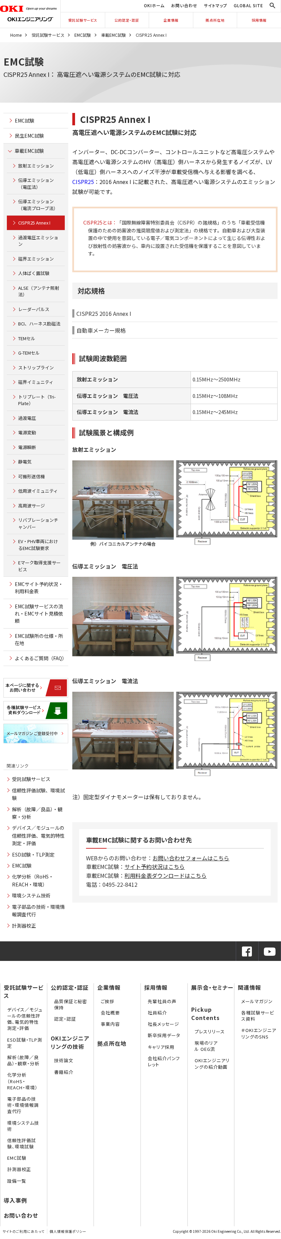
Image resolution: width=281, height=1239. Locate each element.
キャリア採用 (161, 1047)
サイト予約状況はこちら (154, 866)
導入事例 (15, 1200)
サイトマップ (215, 5)
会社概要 (110, 1012)
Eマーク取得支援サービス (39, 566)
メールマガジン (257, 1001)
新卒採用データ (164, 1035)
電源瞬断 (27, 447)
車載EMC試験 (113, 35)
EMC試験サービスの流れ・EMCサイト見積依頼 (39, 613)
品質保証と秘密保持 (70, 1004)
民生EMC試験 (29, 135)
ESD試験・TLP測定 (33, 854)
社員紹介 (157, 1012)
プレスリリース (210, 1031)
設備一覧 (16, 1181)
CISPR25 (83, 181)
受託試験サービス (82, 20)
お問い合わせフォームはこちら (190, 858)
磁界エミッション (36, 258)
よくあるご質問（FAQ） (41, 658)
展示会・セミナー (212, 987)
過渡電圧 (27, 418)
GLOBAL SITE (248, 5)
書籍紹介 (63, 1072)
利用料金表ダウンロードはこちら (165, 875)
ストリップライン (36, 367)
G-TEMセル (29, 352)
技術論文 (63, 1060)
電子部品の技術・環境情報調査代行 (23, 1104)
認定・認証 (65, 1019)
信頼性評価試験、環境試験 (21, 1143)
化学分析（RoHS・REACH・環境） (22, 1080)
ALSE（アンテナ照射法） (38, 291)
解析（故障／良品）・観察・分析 (23, 1060)
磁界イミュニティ (35, 382)
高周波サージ (31, 505)
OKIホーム (154, 5)
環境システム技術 (31, 895)
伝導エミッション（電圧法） (36, 183)
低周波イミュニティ (38, 490)
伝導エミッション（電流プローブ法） (38, 204)
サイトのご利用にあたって (23, 1231)
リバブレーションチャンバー (38, 523)
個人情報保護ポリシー (68, 1231)
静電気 (25, 461)
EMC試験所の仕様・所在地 (39, 639)
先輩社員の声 (162, 1001)
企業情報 (171, 20)
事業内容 (110, 1024)
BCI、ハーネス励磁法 (39, 323)
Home (16, 35)
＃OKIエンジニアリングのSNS (258, 1033)
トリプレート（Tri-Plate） (37, 400)
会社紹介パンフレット (164, 1061)
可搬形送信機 (31, 476)
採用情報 (259, 20)
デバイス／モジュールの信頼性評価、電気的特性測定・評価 (38, 835)
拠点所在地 (215, 20)
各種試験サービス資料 (257, 1015)
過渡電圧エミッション (38, 241)
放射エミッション (36, 165)
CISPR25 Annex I (34, 222)
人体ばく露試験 (33, 273)
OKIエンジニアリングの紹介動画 (212, 1063)
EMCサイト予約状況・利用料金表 (39, 588)
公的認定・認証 (126, 20)
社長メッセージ (163, 1024)
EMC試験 (82, 35)
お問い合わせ (184, 5)
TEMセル (26, 338)
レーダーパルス (33, 309)
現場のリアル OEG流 (206, 1046)
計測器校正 (24, 925)
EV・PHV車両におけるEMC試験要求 (38, 544)
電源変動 (27, 432)
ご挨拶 (107, 1001)
